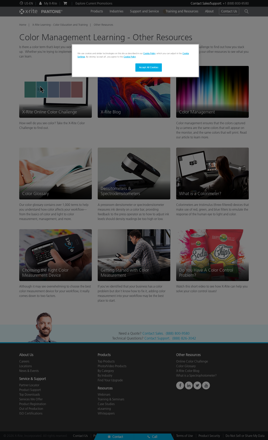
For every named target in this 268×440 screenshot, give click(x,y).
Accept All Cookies (148, 67)
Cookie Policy (149, 53)
